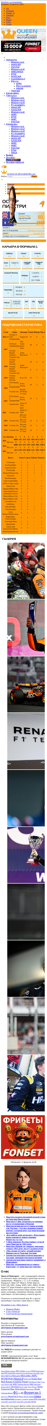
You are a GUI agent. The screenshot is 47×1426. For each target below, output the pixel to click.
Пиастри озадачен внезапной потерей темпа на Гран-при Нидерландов (25, 1218)
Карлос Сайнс (23, 1387)
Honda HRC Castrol (14, 1373)
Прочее (15, 91)
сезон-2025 (20, 1402)
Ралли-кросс (23, 86)
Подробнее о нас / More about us (14, 1305)
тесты (33, 1401)
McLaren (23, 220)
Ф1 (15, 1392)
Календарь (12, 93)
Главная (10, 184)
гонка (37, 1396)
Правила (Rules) (13, 1309)
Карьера (10, 330)
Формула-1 (17, 62)
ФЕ (22, 1393)
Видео (9, 155)
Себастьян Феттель (7, 1393)
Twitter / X (10, 13)
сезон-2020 (33, 1399)
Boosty (9, 20)
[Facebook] (38, 222)
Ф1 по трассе (34, 330)
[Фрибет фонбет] (23, 1137)
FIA (6, 1373)
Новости (11, 60)
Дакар (19, 88)
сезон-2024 (12, 1402)
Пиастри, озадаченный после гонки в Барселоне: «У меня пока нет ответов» (23, 1265)
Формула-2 (18, 100)
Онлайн (10, 157)
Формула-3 (18, 103)
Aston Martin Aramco (8, 1371)
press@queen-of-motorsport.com (15, 1336)
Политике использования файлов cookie (26, 1413)
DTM (13, 74)
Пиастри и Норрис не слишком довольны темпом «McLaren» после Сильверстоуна (25, 1247)
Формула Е (18, 69)
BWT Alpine (20, 1371)
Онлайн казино (15, 162)
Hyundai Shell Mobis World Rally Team (31, 1373)
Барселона (37, 1384)
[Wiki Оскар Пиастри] (44, 222)
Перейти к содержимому (11, 2)
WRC (19, 84)
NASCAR (16, 76)
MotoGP (19, 1378)
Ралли (14, 81)
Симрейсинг (18, 79)
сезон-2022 (4, 1402)
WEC (14, 119)
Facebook (10, 11)
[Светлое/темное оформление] (4, 167)
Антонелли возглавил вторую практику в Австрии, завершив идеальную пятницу (25, 1256)
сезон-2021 (41, 1399)
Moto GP (16, 65)
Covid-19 (28, 1371)
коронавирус (18, 1399)
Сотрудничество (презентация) (19, 1314)
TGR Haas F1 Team (34, 1382)
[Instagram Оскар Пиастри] (42, 222)
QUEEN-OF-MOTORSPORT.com (21, 174)
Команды (12, 124)
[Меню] (2, 53)
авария (31, 1397)
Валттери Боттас (6, 1387)
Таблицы (11, 96)
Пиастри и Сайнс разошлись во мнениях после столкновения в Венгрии (24, 1222)
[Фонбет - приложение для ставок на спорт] (23, 46)
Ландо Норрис (32, 1387)
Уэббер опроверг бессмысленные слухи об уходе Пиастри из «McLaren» (25, 1243)
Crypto (9, 24)
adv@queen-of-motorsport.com (14, 1328)
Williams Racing (23, 1384)
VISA (8, 22)
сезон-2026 (27, 1402)
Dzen (8, 18)
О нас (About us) (13, 1311)
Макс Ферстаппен (18, 1389)
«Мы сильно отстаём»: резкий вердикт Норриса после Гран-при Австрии (23, 1252)
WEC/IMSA (17, 72)
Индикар (15, 1387)
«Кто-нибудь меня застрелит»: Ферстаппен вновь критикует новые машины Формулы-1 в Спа (25, 1237)
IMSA (14, 153)
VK (7, 9)
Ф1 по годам (21, 330)
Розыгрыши (13, 160)
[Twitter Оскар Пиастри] (40, 222)
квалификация (7, 1399)
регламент (25, 1399)
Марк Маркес (30, 1389)
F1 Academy (18, 105)
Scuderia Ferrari (20, 1381)
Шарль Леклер (24, 1397)
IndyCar (15, 67)
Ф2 (19, 1393)
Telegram (9, 15)
